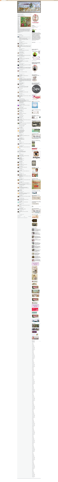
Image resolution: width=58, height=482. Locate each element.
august (32, 358)
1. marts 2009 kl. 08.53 (21, 109)
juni (32, 351)
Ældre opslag (29, 216)
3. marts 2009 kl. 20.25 (21, 203)
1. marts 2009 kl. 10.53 (21, 121)
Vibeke (20, 110)
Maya (19, 157)
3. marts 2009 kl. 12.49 (21, 191)
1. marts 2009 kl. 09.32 (21, 115)
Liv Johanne (20, 64)
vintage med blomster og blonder (37, 249)
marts (32, 353)
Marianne (20, 166)
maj (32, 343)
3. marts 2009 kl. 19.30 (21, 200)
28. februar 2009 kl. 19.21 (21, 103)
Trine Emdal (20, 107)
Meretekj (20, 161)
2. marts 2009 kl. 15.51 (21, 165)
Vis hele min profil (34, 40)
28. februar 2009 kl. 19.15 (21, 98)
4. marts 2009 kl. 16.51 (21, 207)
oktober (32, 348)
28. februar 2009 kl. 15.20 (21, 77)
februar (32, 354)
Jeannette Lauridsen (21, 99)
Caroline (20, 42)
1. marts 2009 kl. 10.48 (21, 118)
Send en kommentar (20, 215)
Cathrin (20, 182)
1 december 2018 (36, 252)
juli (32, 350)
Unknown (20, 146)
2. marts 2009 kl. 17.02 (21, 169)
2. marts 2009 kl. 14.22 (21, 160)
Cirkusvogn (36, 245)
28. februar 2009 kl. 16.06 (21, 85)
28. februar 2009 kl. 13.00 (21, 48)
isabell (20, 122)
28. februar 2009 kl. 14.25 (21, 59)
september (33, 342)
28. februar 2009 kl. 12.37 (21, 44)
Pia (36, 29)
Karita (20, 170)
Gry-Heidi (20, 91)
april (32, 344)
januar (32, 346)
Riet (19, 204)
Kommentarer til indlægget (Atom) (23, 217)
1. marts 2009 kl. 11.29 (21, 126)
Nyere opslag (19, 216)
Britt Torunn (20, 116)
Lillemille (20, 60)
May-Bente (20, 54)
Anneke (20, 186)
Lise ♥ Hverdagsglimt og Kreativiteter (23, 86)
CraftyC (20, 201)
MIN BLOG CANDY (36, 242)
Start (24, 216)
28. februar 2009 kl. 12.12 (21, 41)
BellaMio (20, 195)
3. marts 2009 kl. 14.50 (21, 194)
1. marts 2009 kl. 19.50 (21, 145)
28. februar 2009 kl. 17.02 (21, 90)
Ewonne (20, 127)
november (33, 341)
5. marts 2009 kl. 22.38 (21, 214)
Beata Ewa (20, 208)
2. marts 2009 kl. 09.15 (21, 156)
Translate (37, 27)
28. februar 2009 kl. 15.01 (21, 63)
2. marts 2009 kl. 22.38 (21, 181)
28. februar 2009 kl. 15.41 (21, 82)
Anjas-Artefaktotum (21, 104)
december (33, 355)
